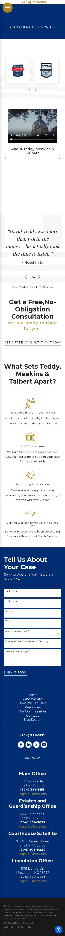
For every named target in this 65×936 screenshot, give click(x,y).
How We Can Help (32, 703)
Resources (32, 707)
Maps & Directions (32, 794)
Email (8, 621)
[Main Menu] (8, 8)
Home (32, 695)
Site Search (32, 719)
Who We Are (32, 699)
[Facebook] (21, 744)
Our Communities (32, 711)
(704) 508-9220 (32, 849)
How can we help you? (17, 651)
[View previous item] (5, 157)
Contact (32, 715)
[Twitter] (36, 744)
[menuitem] (32, 695)
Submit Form (15, 672)
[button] (58, 929)
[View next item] (59, 157)
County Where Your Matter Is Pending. (26, 641)
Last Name (11, 601)
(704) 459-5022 (33, 822)
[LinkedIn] (28, 744)
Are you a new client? (17, 631)
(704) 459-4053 (32, 877)
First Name (11, 591)
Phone (9, 611)
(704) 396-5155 (34, 2)
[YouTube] (44, 744)
